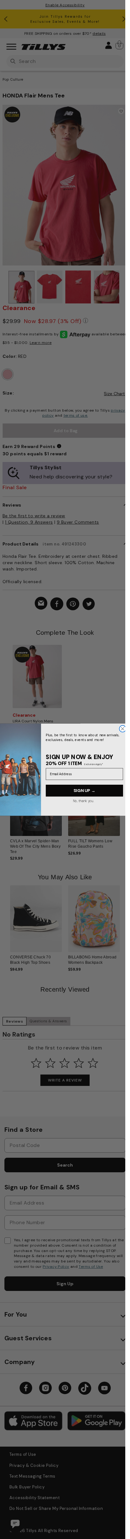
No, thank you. (83, 800)
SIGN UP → (84, 790)
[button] (124, 805)
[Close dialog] (122, 728)
